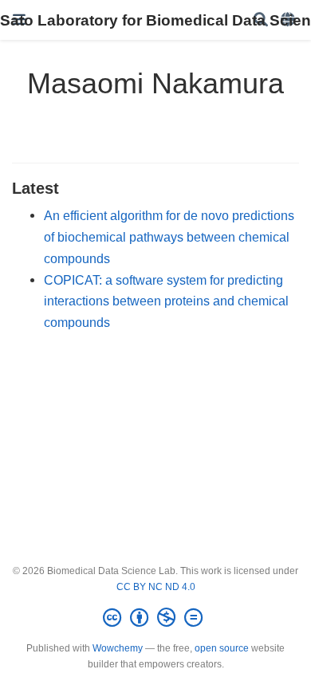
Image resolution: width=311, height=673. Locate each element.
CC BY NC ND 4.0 (155, 586)
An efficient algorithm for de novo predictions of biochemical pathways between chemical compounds (169, 236)
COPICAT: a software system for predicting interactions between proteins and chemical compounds (166, 301)
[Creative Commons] (156, 618)
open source (222, 648)
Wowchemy (118, 648)
